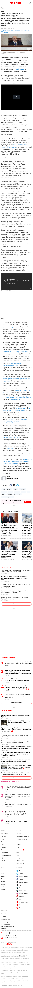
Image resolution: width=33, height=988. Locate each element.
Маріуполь (4, 887)
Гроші (2, 839)
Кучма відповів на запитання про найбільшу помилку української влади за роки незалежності (18, 695)
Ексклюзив (19, 849)
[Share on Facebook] (11, 485)
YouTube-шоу (20, 860)
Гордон (3, 8)
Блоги (18, 841)
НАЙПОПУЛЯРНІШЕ (8, 658)
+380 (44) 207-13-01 (10, 933)
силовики (9, 494)
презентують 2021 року (11, 437)
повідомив (10, 448)
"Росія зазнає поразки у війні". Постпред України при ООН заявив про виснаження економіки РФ (16, 747)
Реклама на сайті (5, 919)
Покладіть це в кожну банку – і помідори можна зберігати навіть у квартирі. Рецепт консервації (17, 796)
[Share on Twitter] (14, 485)
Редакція (3, 916)
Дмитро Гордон (23, 870)
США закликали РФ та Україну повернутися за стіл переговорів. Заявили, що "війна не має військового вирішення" (15, 754)
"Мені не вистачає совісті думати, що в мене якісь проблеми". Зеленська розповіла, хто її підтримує (9, 554)
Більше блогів (16, 604)
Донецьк (3, 878)
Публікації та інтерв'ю (22, 836)
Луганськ (3, 889)
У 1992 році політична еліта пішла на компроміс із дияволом (15, 585)
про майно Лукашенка (11, 327)
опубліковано (19, 69)
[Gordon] (16, 3)
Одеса (3, 876)
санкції (15, 489)
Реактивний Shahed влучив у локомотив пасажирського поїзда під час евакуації (17, 679)
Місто (2, 867)
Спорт (2, 844)
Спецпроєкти (20, 863)
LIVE (17, 847)
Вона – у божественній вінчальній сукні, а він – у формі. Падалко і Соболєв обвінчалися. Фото (18, 787)
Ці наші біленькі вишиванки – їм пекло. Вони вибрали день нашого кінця (16, 570)
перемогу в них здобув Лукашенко (16, 352)
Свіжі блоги (6, 567)
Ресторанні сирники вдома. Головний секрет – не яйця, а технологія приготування (18, 820)
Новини (3, 830)
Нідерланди (22, 489)
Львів (2, 873)
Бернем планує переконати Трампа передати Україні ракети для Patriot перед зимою (15, 760)
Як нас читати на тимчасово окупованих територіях (7, 926)
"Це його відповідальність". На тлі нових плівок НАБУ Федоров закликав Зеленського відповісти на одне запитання (18, 672)
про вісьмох (15, 399)
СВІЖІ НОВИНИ (6, 710)
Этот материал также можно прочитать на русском (16, 31)
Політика (3, 836)
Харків (3, 881)
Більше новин (16, 778)
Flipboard (21, 896)
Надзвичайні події (6, 855)
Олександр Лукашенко (7, 496)
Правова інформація (6, 922)
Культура (3, 847)
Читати (27, 501)
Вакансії (3, 914)
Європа (23, 491)
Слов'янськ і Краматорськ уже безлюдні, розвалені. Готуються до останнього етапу (15, 578)
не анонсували (21, 408)
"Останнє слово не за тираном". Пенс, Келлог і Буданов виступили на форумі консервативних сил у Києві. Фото (17, 687)
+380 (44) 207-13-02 (10, 935)
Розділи (18, 830)
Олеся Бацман (23, 890)
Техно (2, 849)
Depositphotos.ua (22, 955)
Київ (2, 870)
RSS (20, 899)
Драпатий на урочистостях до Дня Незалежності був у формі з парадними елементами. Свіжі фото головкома (17, 813)
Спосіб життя (4, 852)
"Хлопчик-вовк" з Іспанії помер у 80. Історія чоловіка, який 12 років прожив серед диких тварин (18, 663)
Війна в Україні (5, 833)
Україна (10, 419)
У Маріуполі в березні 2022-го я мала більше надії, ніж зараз (15, 591)
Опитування (19, 858)
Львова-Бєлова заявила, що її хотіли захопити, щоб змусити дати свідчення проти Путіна (15, 773)
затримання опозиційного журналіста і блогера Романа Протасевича (17, 461)
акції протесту (17, 494)
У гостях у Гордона (21, 839)
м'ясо (3, 494)
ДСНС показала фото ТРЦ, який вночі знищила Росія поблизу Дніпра (19, 721)
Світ (8, 8)
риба (28, 491)
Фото (17, 852)
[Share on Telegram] (17, 485)
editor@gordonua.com (10, 938)
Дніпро (3, 884)
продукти (4, 491)
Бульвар (5, 538)
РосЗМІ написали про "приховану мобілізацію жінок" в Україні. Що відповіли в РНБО (15, 741)
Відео (17, 855)
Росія (3, 489)
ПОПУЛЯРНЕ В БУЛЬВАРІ (10, 782)
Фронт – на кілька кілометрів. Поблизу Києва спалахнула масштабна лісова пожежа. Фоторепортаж (19, 767)
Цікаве (3, 860)
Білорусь (9, 489)
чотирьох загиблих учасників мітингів (17, 397)
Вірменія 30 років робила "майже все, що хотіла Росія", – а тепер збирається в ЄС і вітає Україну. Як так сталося (16, 729)
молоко (11, 491)
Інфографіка (4, 858)
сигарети (17, 491)
